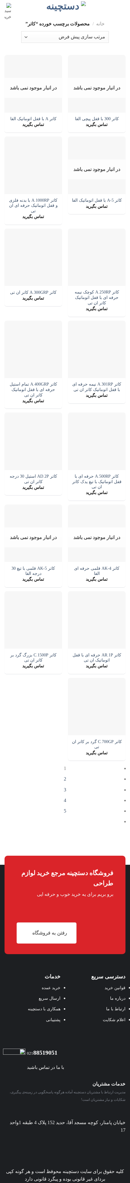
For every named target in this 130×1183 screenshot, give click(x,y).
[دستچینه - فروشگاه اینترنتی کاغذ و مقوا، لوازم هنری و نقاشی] (65, 6)
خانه (100, 23)
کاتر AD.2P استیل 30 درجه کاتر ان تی (33, 479)
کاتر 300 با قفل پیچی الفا (97, 119)
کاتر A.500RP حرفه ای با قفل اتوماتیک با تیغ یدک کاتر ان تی (97, 481)
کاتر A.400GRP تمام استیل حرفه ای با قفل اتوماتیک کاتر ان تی (33, 389)
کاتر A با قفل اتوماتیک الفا (33, 119)
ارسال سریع (49, 998)
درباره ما (117, 998)
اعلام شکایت (114, 1019)
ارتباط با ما (115, 1008)
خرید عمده (51, 987)
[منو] (121, 7)
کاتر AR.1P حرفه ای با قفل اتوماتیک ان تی (97, 658)
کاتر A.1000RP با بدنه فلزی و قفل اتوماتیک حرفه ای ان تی (33, 205)
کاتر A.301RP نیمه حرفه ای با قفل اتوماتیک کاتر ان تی (96, 387)
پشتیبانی (53, 1019)
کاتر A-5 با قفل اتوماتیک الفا (97, 200)
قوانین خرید (115, 987)
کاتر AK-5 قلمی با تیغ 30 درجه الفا (33, 571)
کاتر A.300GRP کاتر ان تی (33, 292)
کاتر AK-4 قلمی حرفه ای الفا (96, 571)
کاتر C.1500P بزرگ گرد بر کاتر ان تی (33, 658)
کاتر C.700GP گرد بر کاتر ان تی (97, 744)
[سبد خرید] (8, 11)
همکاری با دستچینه (44, 1008)
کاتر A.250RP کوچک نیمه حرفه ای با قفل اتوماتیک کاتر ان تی (97, 297)
